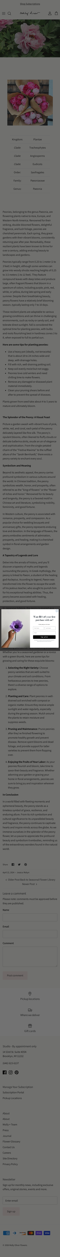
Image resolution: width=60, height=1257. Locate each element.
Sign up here (44, 637)
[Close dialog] (57, 611)
